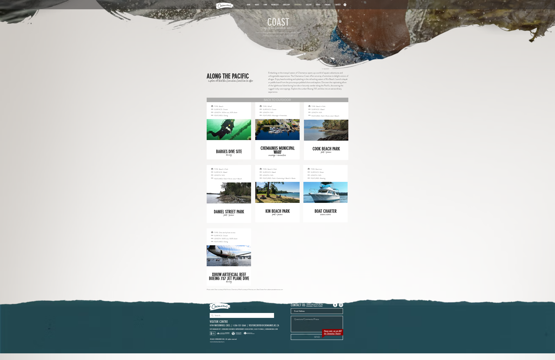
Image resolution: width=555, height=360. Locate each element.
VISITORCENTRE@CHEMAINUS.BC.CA (264, 325)
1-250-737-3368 (239, 325)
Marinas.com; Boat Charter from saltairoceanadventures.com (266, 289)
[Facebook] (335, 305)
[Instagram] (341, 305)
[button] (345, 4)
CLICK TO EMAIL (259, 329)
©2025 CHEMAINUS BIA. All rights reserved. (223, 339)
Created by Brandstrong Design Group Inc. (217, 341)
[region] (229, 130)
